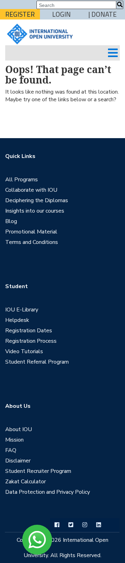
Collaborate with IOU (31, 190)
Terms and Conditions (31, 242)
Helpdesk (17, 320)
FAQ (10, 450)
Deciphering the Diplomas (36, 200)
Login (61, 14)
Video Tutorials (24, 351)
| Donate (103, 14)
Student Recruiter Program (38, 471)
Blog (11, 221)
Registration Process (31, 341)
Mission (14, 440)
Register (20, 14)
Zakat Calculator (25, 481)
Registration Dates (28, 330)
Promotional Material (31, 232)
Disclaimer (18, 461)
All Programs (21, 179)
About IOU (18, 429)
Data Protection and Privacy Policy (47, 492)
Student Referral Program (37, 362)
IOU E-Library (21, 310)
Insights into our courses (34, 211)
